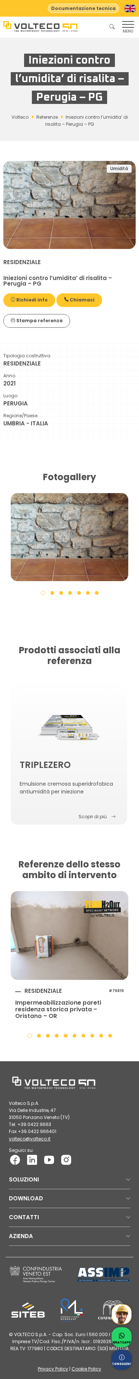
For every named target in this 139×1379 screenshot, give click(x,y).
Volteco (20, 117)
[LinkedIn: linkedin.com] (32, 1159)
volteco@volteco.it (29, 1139)
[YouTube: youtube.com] (49, 1159)
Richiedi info (31, 300)
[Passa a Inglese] (130, 8)
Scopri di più (93, 816)
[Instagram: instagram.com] (66, 1159)
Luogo (10, 395)
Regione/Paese (20, 415)
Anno (9, 375)
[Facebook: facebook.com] (15, 1159)
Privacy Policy (53, 1369)
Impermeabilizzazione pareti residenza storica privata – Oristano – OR (58, 1009)
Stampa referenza (39, 320)
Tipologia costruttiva (26, 356)
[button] (43, 593)
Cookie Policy (86, 1369)
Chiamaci (82, 300)
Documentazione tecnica (83, 8)
